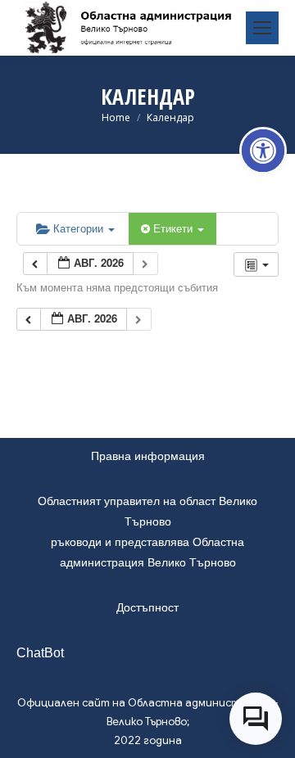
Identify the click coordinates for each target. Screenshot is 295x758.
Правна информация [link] (148, 455)
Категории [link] (80, 228)
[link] (263, 150)
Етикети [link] (174, 228)
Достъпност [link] (147, 607)
